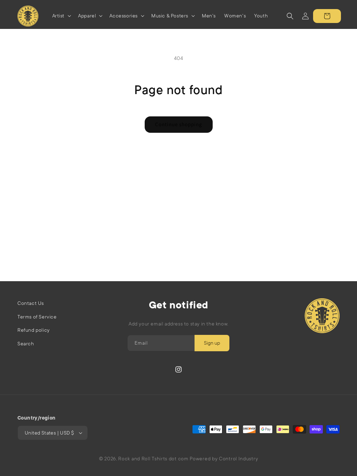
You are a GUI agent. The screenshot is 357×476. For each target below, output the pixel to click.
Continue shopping (178, 124)
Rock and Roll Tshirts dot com (153, 458)
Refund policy (33, 330)
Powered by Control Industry (224, 458)
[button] (61, 16)
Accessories (123, 15)
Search (25, 343)
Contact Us (30, 303)
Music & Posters (169, 15)
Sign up (212, 343)
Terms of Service (37, 317)
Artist (58, 15)
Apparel (87, 15)
